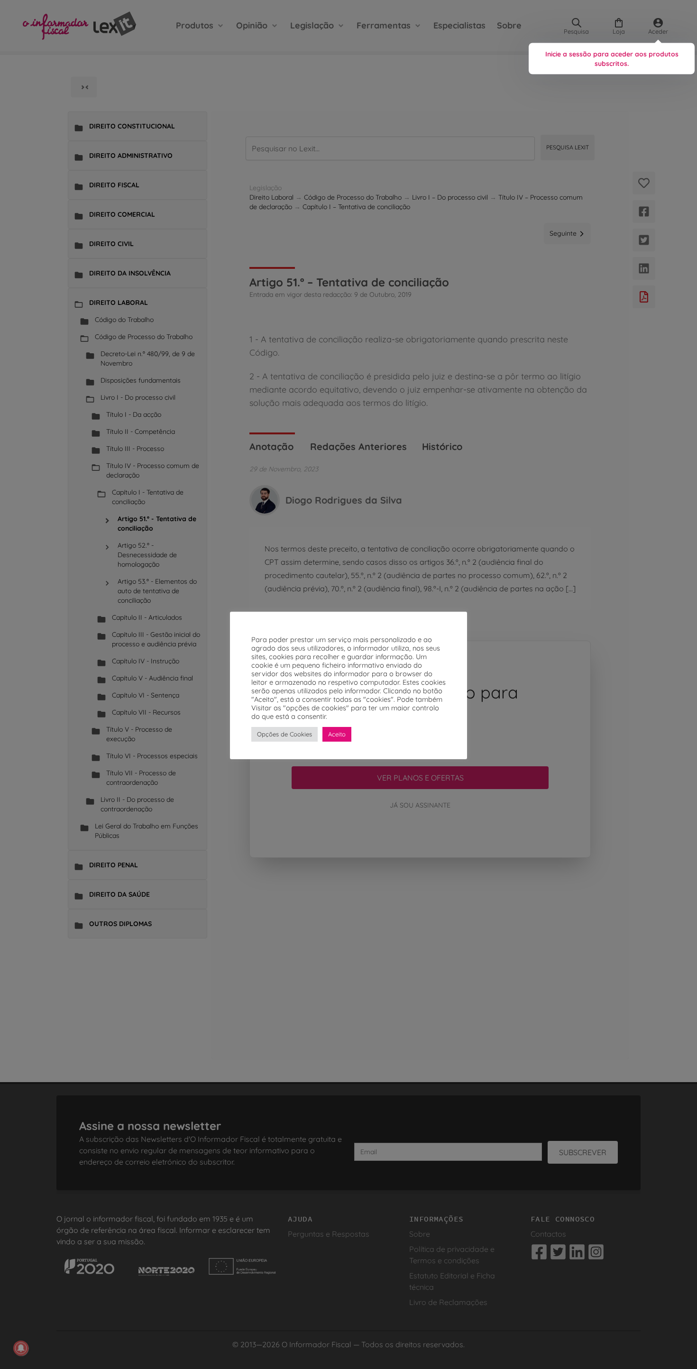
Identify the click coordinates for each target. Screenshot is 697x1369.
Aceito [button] (337, 734)
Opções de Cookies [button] (284, 734)
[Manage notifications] (20, 1348)
